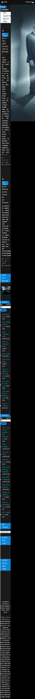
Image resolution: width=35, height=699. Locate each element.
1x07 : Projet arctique (5, 384)
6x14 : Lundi (5, 354)
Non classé (5, 35)
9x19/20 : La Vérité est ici (6, 495)
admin (6, 162)
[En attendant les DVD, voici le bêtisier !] (5, 28)
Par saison (5, 305)
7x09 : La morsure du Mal (6, 505)
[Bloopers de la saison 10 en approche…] (5, 175)
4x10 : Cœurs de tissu (5, 334)
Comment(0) (7, 164)
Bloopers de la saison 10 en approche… (5, 195)
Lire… (6, 155)
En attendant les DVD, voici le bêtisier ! (5, 46)
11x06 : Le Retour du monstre (6, 469)
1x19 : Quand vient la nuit (6, 324)
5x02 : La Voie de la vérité (5, 344)
